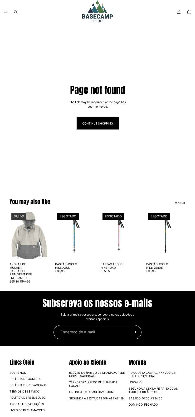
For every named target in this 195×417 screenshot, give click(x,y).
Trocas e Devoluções (27, 404)
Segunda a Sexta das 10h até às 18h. (97, 398)
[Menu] (5, 11)
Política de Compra (25, 379)
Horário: (135, 382)
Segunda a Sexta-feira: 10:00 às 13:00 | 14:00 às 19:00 (153, 390)
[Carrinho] (189, 12)
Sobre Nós (18, 372)
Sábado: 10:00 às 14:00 (145, 398)
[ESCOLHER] (41, 253)
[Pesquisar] (15, 12)
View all (180, 203)
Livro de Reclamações (27, 410)
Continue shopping (97, 123)
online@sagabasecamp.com (91, 392)
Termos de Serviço (24, 391)
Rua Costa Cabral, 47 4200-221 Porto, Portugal (152, 374)
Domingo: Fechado (143, 404)
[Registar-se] (134, 332)
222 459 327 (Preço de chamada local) (93, 383)
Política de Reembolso (27, 397)
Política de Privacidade (28, 385)
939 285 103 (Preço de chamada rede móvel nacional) (97, 374)
